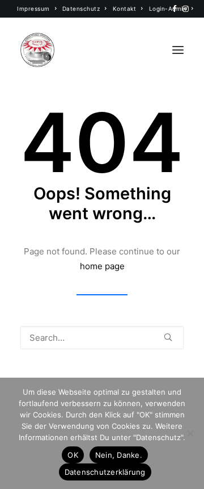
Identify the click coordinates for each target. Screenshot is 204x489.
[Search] (102, 337)
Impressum (33, 8)
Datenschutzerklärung (105, 472)
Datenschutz (81, 8)
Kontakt (125, 8)
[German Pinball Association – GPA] (37, 50)
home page (102, 266)
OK (72, 454)
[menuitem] (36, 8)
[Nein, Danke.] (190, 433)
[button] (174, 9)
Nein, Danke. (118, 454)
